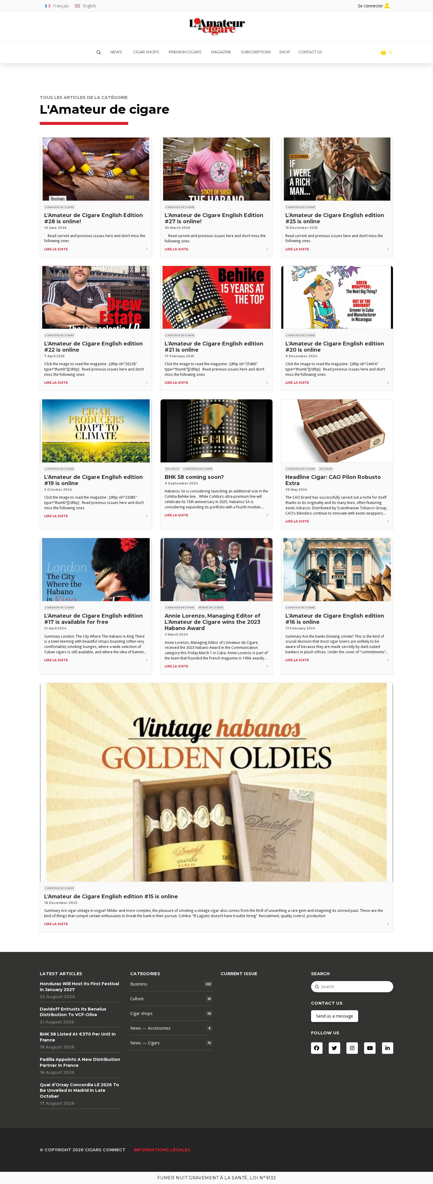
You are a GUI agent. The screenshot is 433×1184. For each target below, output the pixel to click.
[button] (98, 52)
